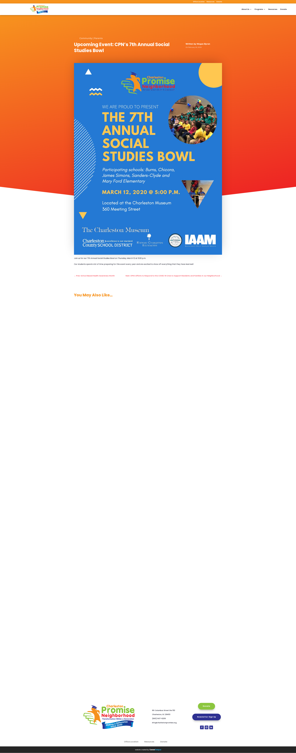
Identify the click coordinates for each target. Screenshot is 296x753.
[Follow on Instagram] (206, 727)
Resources (210, 2)
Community (85, 38)
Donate (219, 2)
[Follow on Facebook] (202, 727)
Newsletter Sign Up (206, 717)
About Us (245, 9)
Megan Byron (203, 44)
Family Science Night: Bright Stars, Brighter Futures (98, 398)
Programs (259, 9)
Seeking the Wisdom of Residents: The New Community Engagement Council (109, 644)
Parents (98, 38)
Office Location (199, 2)
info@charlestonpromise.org (164, 723)
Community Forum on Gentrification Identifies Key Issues (100, 567)
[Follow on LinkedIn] (211, 727)
